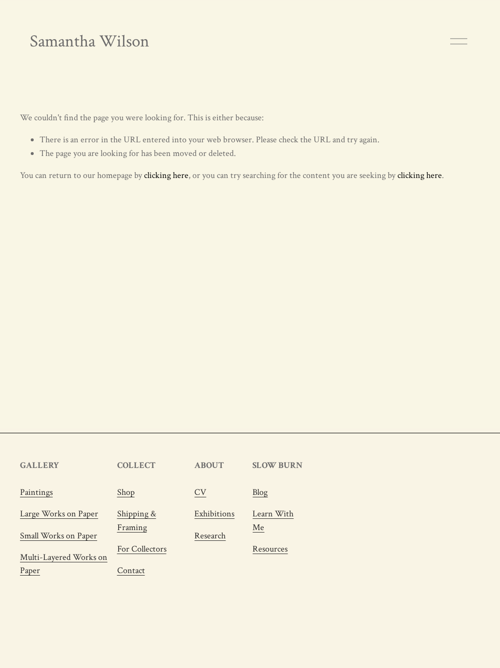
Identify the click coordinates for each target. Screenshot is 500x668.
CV (200, 492)
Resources (270, 549)
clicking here (166, 175)
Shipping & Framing (136, 520)
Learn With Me (272, 520)
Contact (131, 570)
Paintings (36, 492)
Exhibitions (214, 513)
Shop (126, 492)
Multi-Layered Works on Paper (63, 564)
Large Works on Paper (59, 513)
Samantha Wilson (89, 41)
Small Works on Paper (58, 535)
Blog (260, 492)
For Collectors (142, 549)
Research (210, 535)
